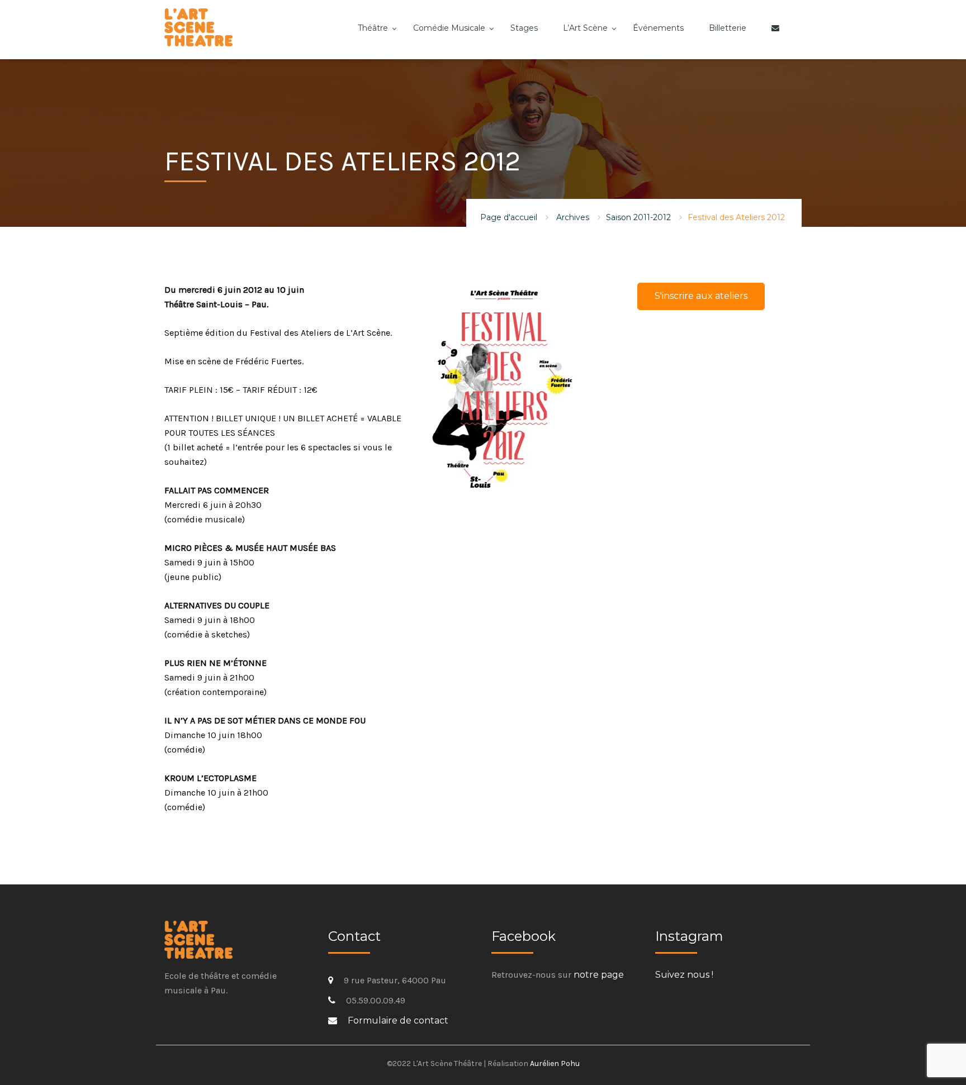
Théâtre (373, 28)
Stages (524, 28)
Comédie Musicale (449, 28)
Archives (572, 217)
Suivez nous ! (684, 974)
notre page (599, 974)
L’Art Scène (585, 28)
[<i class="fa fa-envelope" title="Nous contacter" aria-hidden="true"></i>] (778, 36)
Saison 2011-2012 (638, 217)
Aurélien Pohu (555, 1063)
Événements (658, 28)
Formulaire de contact (398, 1020)
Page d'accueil (508, 217)
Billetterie (727, 28)
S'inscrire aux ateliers (701, 296)
